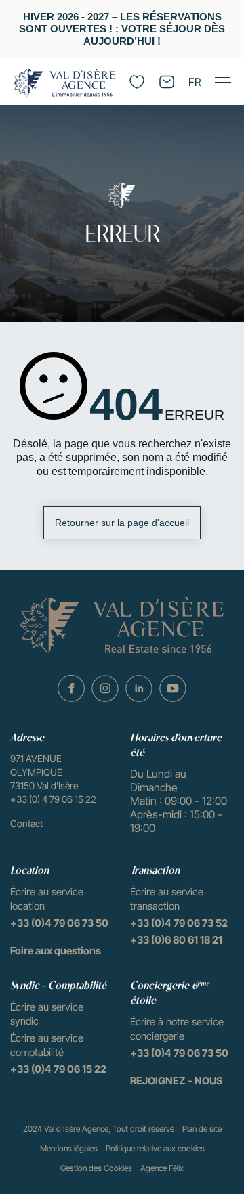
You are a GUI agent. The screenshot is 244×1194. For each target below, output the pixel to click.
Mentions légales (69, 1148)
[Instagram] (105, 688)
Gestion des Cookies (96, 1168)
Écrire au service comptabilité (46, 1045)
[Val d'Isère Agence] (64, 83)
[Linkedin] (138, 688)
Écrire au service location (46, 899)
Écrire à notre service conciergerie (177, 1029)
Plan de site (202, 1128)
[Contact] (167, 82)
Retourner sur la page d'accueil (122, 522)
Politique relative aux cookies (155, 1148)
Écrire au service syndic (46, 1014)
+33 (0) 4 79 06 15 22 (53, 799)
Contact (26, 823)
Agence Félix (162, 1168)
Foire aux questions (55, 951)
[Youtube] (172, 688)
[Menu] (222, 82)
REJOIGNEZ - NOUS (176, 1081)
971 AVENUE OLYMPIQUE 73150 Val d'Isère (44, 772)
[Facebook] (71, 688)
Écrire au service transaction (166, 899)
